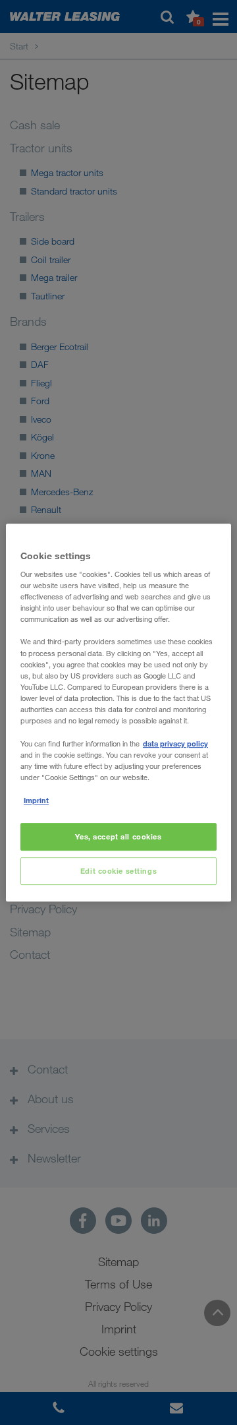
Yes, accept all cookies (118, 837)
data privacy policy (175, 743)
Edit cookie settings (118, 871)
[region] (118, 713)
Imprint (36, 800)
